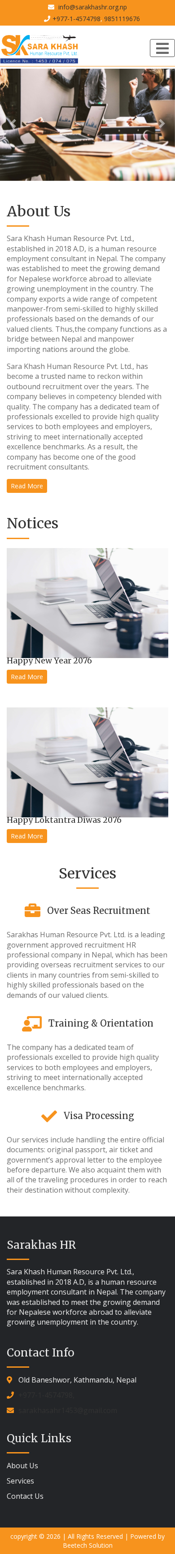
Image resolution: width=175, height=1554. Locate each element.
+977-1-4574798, (46, 1395)
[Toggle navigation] (162, 48)
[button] (13, 123)
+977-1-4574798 (76, 18)
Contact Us (25, 1496)
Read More (27, 486)
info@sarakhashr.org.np (92, 7)
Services (20, 1481)
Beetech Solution (88, 1545)
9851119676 (122, 18)
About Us (22, 1466)
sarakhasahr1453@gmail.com (67, 1410)
